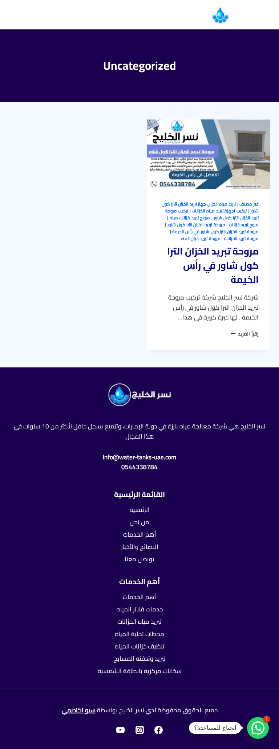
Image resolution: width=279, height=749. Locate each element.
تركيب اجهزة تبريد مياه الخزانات (219, 211)
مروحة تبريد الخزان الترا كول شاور (196, 224)
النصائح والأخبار (139, 547)
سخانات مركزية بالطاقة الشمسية (140, 671)
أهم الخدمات (139, 534)
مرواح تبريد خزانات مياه (190, 217)
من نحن (139, 522)
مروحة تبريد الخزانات (241, 238)
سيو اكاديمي (79, 710)
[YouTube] (120, 729)
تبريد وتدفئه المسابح (140, 658)
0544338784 (139, 467)
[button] (258, 728)
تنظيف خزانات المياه (140, 646)
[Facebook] (158, 729)
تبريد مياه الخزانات (139, 621)
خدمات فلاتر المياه (140, 609)
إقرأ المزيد (245, 333)
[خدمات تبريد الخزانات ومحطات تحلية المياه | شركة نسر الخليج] (236, 14)
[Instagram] (139, 729)
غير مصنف (249, 204)
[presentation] (208, 154)
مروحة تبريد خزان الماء (201, 238)
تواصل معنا (139, 559)
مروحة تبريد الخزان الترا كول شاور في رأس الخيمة (215, 231)
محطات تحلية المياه (139, 634)
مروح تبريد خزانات (244, 224)
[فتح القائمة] (25, 14)
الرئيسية (140, 510)
